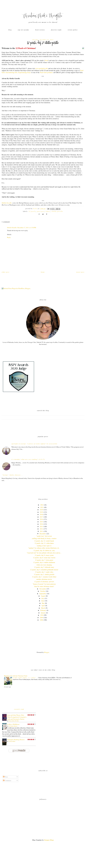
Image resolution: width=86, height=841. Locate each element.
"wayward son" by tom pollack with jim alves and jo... (44, 553)
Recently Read (19, 709)
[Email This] (51, 209)
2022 (41, 505)
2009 (41, 617)
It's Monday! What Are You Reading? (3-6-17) (28, 459)
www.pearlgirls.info (41, 68)
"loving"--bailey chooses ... (12, 475)
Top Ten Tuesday (23, 30)
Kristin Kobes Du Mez (14, 721)
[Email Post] (48, 208)
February (43, 610)
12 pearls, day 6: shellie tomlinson (44, 562)
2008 (41, 620)
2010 (41, 615)
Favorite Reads (56, 30)
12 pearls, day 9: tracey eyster (44, 555)
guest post (40, 211)
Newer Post (80, 272)
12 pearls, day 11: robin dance (44, 543)
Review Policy (73, 30)
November (42, 589)
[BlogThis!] (53, 209)
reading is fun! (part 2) (44, 546)
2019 (41, 512)
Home (43, 272)
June (42, 601)
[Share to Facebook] (57, 209)
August (43, 596)
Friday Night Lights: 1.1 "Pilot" (25, 677)
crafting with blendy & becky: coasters (44, 538)
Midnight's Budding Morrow (16, 740)
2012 (41, 529)
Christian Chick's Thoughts (43, 16)
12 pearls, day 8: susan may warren (44, 558)
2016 (41, 519)
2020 (41, 510)
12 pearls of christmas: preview (44, 581)
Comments (7, 780)
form (46, 60)
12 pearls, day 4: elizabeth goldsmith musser (44, 570)
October (42, 591)
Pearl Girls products (46, 72)
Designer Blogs (49, 840)
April (43, 605)
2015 (41, 522)
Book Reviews (40, 30)
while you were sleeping (44, 565)
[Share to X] (55, 209)
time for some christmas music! (44, 586)
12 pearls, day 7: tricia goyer (44, 560)
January (43, 613)
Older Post (5, 272)
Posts (6, 777)
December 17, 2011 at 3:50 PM (26, 228)
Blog (10, 30)
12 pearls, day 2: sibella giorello (44, 574)
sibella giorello (57, 211)
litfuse (48, 211)
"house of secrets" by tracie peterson (44, 584)
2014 (41, 524)
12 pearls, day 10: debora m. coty (44, 550)
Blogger (46, 652)
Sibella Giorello (7, 203)
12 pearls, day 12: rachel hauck (44, 541)
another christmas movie (44, 579)
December (43, 534)
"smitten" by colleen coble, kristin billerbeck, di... (44, 548)
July (42, 598)
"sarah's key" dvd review (44, 536)
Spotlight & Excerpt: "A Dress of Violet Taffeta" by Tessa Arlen (34, 444)
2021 (41, 507)
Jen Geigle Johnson (13, 726)
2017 (41, 517)
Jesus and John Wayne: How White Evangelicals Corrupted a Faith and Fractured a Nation (16, 717)
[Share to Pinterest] (59, 209)
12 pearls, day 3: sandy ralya (44, 572)
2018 (41, 514)
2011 (41, 531)
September (42, 594)
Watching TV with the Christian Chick (15, 676)
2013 (41, 526)
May (43, 603)
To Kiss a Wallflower (13, 724)
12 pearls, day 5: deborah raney (44, 567)
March (43, 608)
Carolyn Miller (12, 741)
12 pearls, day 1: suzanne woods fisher (44, 577)
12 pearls (32, 211)
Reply (9, 237)
